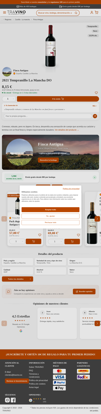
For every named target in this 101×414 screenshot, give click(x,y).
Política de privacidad (71, 189)
